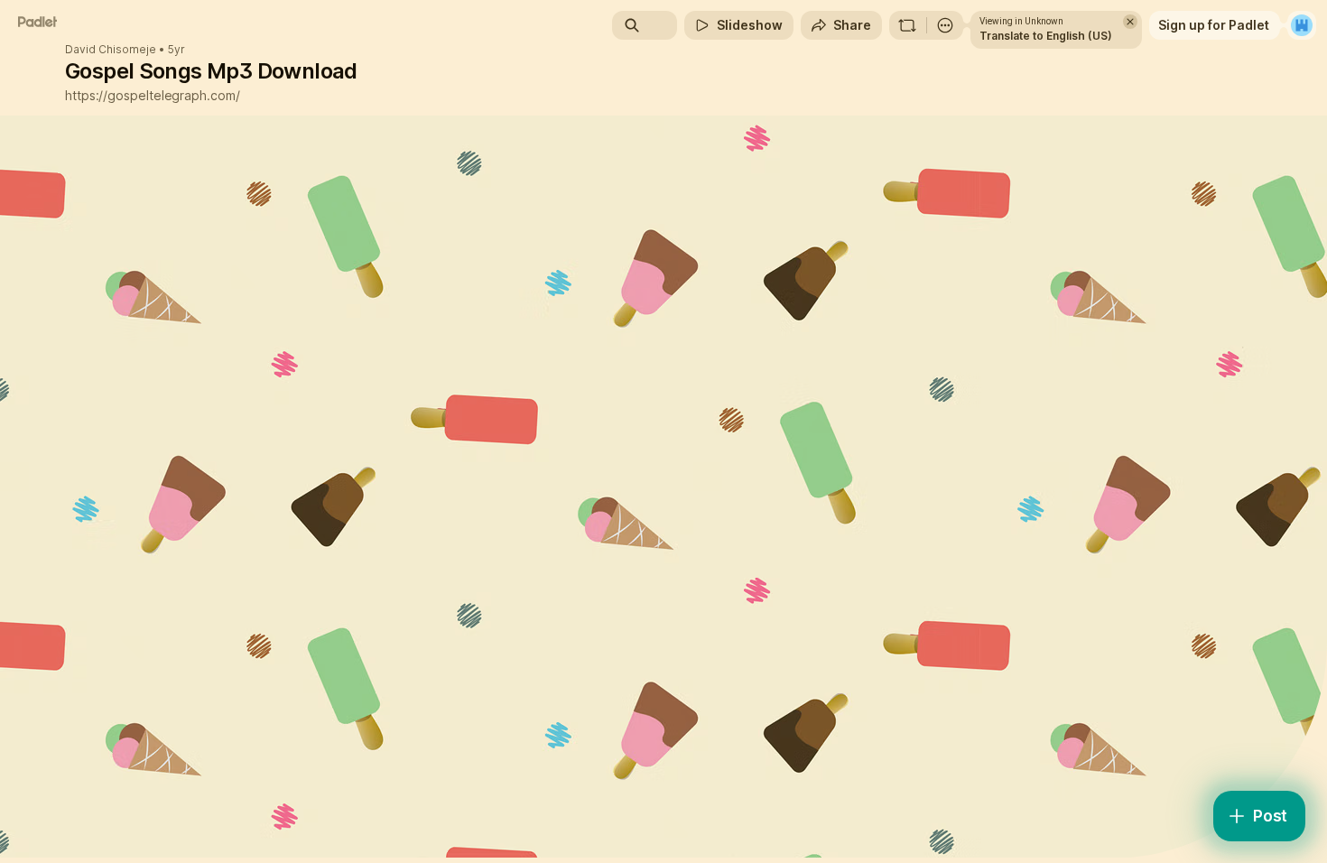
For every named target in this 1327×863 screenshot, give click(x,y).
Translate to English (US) (1045, 35)
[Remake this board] (907, 25)
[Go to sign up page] (1301, 25)
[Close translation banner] (1130, 21)
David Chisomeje (110, 49)
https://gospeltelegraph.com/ (152, 95)
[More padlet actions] (945, 25)
